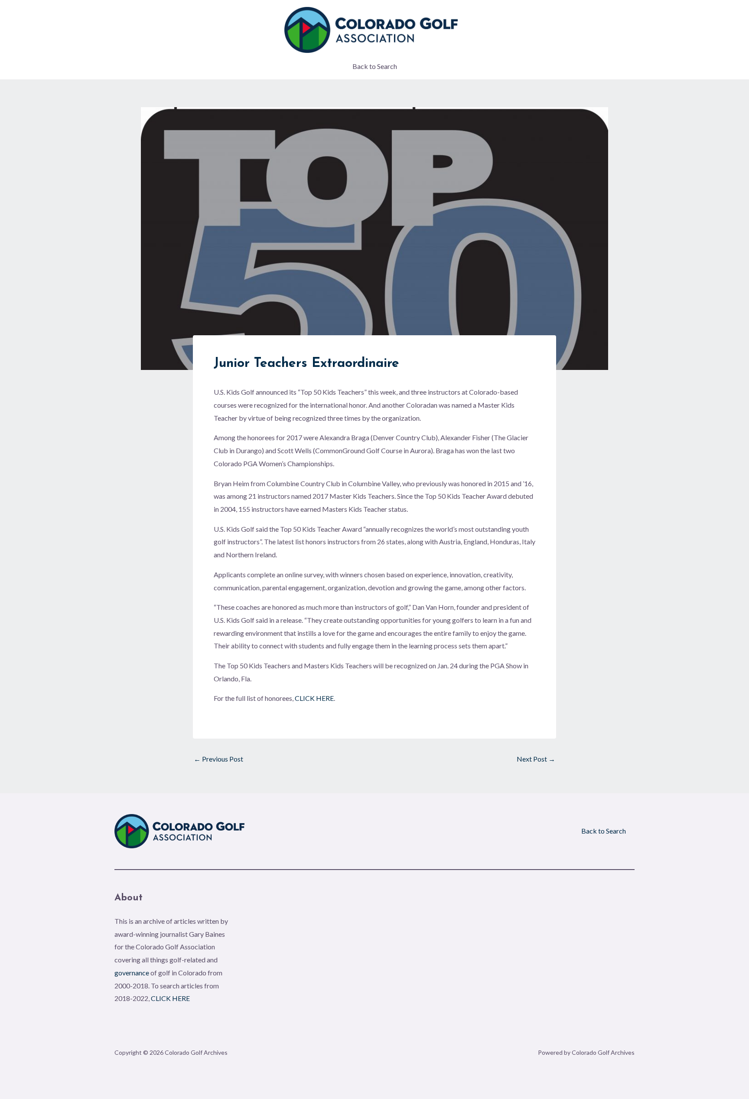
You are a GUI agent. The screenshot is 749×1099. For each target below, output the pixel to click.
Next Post (536, 759)
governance (131, 972)
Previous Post (218, 759)
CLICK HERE (314, 698)
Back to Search (374, 66)
